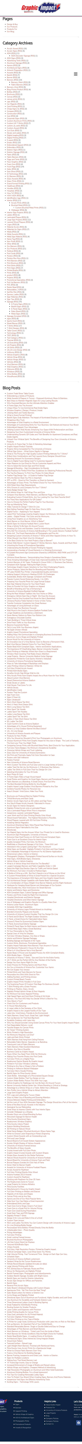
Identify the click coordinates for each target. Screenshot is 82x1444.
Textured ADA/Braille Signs (18, 1244)
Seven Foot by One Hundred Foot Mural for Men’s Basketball (31, 598)
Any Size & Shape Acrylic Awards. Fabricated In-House (28, 803)
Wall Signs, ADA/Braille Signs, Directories (23, 859)
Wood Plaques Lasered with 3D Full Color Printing (27, 820)
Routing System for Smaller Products (21, 1307)
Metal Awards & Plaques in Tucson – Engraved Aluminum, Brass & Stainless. (37, 398)
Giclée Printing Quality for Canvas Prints (23, 1312)
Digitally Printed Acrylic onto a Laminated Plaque (26, 808)
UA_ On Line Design (15, 731)
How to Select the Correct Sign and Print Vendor (26, 466)
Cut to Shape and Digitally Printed (20, 1295)
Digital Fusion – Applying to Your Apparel (23, 511)
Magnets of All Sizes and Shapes (20, 1194)
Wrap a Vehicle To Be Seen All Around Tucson (25, 526)
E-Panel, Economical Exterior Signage (21, 924)
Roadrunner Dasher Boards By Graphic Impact (25, 1061)
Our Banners (12, 246)
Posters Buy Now (14, 258)
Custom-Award (13, 128)
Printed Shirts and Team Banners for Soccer (24, 972)
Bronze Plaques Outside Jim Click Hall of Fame (25, 1162)
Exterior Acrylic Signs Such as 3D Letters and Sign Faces (29, 801)
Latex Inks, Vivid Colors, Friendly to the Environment (27, 1013)
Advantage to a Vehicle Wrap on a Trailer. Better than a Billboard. (32, 1088)
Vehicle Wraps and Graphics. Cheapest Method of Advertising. (31, 1367)
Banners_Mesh (17, 82)
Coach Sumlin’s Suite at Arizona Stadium (23, 724)
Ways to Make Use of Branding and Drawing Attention (28, 1097)
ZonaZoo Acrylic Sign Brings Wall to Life (23, 673)
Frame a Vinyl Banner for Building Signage (23, 1353)
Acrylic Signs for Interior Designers (20, 806)
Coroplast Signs (13, 1256)
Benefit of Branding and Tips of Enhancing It (24, 589)
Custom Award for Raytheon (18, 1177)
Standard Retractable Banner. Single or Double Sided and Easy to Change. (36, 1326)
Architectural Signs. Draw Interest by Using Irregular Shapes (30, 1338)
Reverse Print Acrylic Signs (17, 1285)
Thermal (10, 340)
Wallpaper (15, 210)
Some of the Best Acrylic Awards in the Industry (26, 1104)
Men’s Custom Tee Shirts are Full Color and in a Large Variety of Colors (35, 765)
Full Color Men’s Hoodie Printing (19, 1071)
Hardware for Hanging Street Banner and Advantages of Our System (34, 885)
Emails (9, 142)
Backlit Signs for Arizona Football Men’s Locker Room (28, 523)
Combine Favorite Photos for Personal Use (23, 789)
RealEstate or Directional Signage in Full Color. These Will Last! (32, 844)
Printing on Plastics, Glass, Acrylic (20, 989)
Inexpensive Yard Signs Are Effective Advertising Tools (28, 1379)
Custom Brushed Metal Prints (27, 207)
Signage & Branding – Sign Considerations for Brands (28, 468)
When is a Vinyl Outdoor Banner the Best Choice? (26, 728)
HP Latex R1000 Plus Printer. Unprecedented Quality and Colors (32, 572)
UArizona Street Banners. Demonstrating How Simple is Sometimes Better (36, 557)
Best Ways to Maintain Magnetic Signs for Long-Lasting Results (32, 400)
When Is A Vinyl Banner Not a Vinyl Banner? (24, 950)
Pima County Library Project (18, 1124)
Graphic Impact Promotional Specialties (22, 632)
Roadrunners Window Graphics (19, 1121)
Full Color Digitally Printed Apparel (20, 1317)
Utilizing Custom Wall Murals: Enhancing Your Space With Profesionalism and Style (40, 429)
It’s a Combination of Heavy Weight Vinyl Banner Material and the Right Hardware (39, 883)
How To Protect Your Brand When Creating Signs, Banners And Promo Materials (39, 1377)
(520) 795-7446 (75, 2)
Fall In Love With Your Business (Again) (22, 627)
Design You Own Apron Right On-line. (22, 962)
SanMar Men (12, 292)
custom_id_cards (13, 125)
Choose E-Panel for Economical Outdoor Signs (25, 921)
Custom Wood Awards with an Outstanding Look (26, 1136)
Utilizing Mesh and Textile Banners (20, 413)
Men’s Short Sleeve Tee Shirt (18, 702)
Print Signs (11, 268)
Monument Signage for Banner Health (22, 1117)
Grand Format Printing (15, 183)
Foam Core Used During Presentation (21, 1211)
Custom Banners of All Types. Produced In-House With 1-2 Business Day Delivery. (40, 562)
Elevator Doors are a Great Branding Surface (24, 1114)
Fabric (9, 154)
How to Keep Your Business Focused (21, 608)
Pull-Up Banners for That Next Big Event (23, 1018)
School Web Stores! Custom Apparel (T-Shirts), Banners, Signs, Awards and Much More (42, 543)
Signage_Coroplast (14, 316)
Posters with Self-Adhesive (18, 757)
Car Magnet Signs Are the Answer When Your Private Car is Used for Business (38, 832)
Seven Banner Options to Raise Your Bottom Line (26, 615)
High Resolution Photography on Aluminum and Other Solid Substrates (35, 1370)
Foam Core (11, 164)
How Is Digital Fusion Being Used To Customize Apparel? (29, 461)
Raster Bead (11, 287)
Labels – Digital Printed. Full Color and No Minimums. (28, 516)
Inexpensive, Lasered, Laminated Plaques (23, 813)
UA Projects (11, 345)
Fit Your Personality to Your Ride (19, 931)
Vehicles (10, 362)
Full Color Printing (14, 1235)
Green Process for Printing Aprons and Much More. (27, 965)
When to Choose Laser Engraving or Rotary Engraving (28, 1133)
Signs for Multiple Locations (18, 1358)
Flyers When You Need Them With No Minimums (26, 1054)
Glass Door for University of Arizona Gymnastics (26, 752)
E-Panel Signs (16, 309)
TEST (9, 335)
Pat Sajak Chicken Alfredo (17, 630)
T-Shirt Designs (13, 328)
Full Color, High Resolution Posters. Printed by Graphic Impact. (31, 1249)
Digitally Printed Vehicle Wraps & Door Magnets (26, 991)
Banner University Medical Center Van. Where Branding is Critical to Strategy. (37, 1085)
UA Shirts (11, 347)
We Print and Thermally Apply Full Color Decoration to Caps (31, 755)
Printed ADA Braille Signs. (17, 671)
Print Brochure (12, 263)
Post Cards (11, 253)
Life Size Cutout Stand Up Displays (21, 1242)
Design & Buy (12, 24)
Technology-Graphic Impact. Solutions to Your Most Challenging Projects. (36, 567)
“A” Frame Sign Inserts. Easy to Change (22, 1362)
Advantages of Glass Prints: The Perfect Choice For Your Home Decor (34, 482)
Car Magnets (12, 104)
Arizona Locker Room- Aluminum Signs (22, 904)
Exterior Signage (13, 152)
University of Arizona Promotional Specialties (24, 661)
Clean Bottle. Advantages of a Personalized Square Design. (30, 1076)
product (10, 275)
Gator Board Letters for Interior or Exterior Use (25, 1293)
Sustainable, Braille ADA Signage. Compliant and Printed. (29, 576)
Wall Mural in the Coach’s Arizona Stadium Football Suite (29, 610)
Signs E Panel (12, 697)
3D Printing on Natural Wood (18, 1129)
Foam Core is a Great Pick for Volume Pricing (24, 1208)
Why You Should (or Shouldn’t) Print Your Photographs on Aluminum (34, 738)
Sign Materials (12, 297)
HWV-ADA (11, 195)
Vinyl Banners (12, 364)
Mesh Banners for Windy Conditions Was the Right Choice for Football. (35, 1333)
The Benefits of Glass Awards (19, 1148)
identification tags (14, 198)
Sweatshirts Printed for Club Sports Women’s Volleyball (29, 658)
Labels (9, 215)
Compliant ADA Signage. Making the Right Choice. (27, 564)
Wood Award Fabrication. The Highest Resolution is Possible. (31, 818)
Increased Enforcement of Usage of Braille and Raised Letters (31, 1365)
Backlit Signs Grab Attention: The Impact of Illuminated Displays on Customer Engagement (42, 417)
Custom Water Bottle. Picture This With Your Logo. (27, 1080)
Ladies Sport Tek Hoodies (17, 711)
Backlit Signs (16, 306)
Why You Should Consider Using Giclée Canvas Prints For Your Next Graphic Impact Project (43, 1022)
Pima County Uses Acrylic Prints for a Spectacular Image (29, 1348)
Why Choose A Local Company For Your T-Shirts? (27, 487)
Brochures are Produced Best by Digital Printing (25, 796)
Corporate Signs (13, 118)
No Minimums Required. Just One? (20, 1035)
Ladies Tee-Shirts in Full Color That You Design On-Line (29, 769)
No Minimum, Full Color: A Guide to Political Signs (27, 871)
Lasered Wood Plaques (16, 222)
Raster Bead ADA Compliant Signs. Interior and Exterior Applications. (34, 646)
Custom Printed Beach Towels (19, 979)
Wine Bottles (12, 374)
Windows (11, 371)
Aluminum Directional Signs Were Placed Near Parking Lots (30, 825)
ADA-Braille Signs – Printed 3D (19, 955)
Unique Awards (13, 1247)
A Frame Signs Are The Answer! (19, 405)
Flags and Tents (13, 159)
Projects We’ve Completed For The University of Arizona (29, 449)
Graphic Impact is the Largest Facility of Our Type (26, 1010)
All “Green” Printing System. (18, 1030)
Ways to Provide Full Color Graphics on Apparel (26, 586)
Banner (9, 77)
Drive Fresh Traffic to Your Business (21, 622)
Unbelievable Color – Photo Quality (21, 1230)
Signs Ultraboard (13, 699)
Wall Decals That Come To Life (19, 685)
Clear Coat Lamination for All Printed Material (25, 1314)
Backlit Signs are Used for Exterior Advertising (25, 1278)
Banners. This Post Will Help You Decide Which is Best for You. (32, 998)
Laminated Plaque (14, 217)
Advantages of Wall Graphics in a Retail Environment (28, 422)
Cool (8, 116)
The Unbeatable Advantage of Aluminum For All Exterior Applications (34, 851)
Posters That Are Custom (17, 692)
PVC (8, 285)
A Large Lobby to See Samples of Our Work (24, 1008)
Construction (12, 113)
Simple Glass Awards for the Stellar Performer (25, 1155)
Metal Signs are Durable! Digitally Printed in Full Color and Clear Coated (35, 849)
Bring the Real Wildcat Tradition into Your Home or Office (29, 593)
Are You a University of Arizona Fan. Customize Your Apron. (30, 967)
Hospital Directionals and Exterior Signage (23, 897)
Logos (9, 224)
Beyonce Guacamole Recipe (18, 625)
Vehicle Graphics (13, 354)
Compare (10, 111)
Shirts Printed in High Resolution (20, 1032)
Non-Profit (11, 241)
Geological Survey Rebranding (19, 1107)
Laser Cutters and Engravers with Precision (24, 1309)
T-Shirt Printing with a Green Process (21, 986)
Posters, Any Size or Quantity (18, 1049)
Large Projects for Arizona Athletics (21, 1184)
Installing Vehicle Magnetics (18, 822)
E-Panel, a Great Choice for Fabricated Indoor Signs (27, 919)
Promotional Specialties (16, 280)
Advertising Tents (14, 60)
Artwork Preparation (15, 70)
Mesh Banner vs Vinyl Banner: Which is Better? (25, 521)
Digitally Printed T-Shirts (16, 1215)
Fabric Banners (17, 84)
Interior (9, 200)
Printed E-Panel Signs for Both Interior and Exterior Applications (32, 926)
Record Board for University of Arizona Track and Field (28, 1160)
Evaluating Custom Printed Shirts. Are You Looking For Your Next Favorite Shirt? (38, 497)
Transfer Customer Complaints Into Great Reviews (26, 603)
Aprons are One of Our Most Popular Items (24, 1198)
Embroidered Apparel (15, 145)
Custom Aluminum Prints (17, 121)
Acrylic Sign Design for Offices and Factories (24, 1280)
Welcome (10, 369)
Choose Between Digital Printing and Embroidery (26, 1100)
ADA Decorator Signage (20, 56)
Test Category (12, 338)
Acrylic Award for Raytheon (18, 1170)
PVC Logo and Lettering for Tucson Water (23, 1095)
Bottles (10, 92)
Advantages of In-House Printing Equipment (24, 726)
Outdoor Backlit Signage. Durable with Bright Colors (27, 1276)
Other (9, 244)
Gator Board (16, 311)
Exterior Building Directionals (18, 1126)
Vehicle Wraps (12, 359)
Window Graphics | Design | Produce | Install (24, 410)
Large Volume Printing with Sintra (20, 1266)
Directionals (11, 830)
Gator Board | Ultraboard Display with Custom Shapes (28, 1288)
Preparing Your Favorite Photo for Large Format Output (28, 581)
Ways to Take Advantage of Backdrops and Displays (27, 663)
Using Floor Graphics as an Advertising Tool (24, 519)
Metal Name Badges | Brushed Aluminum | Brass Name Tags (31, 1131)
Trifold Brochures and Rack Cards (20, 798)
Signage (10, 301)
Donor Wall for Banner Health (19, 1165)
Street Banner (12, 323)
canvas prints (12, 99)
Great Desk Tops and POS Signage (20, 1213)
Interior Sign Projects (15, 212)
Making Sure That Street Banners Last (22, 1360)
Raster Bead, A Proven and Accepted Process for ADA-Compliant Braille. (35, 953)
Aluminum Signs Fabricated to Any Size (22, 827)
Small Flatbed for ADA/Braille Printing (22, 1305)
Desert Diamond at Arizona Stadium (21, 680)
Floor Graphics (12, 162)
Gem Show (11, 171)
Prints (9, 273)
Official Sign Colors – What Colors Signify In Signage (28, 451)
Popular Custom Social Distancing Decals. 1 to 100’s (28, 579)
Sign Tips (10, 299)
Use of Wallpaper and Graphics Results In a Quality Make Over (32, 902)
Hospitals (10, 191)
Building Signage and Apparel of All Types (23, 941)
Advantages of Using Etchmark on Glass (23, 605)
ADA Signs (11, 58)
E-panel (10, 140)
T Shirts (10, 326)
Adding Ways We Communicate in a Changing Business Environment (34, 634)
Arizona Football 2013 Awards (19, 1174)
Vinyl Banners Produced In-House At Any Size (25, 948)
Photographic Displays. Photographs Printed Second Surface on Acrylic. (35, 856)
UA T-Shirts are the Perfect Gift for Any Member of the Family (31, 960)
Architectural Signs (14, 68)
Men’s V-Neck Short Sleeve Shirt (19, 704)
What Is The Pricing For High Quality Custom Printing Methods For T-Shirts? (37, 454)
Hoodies (10, 188)
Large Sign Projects (14, 219)
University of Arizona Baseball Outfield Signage (25, 591)
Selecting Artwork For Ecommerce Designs (24, 458)
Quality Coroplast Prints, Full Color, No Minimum (26, 842)
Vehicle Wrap (12, 357)
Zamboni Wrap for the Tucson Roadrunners (24, 1261)
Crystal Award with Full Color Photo (21, 1150)
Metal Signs (15, 314)
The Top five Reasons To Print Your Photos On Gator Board (30, 473)
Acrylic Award (12, 48)
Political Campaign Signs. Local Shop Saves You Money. (29, 1252)
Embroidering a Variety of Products (20, 396)
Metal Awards (12, 234)
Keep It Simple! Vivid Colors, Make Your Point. (25, 791)
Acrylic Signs (12, 51)
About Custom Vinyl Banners (18, 678)
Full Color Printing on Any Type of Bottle (23, 1319)
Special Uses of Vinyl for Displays (20, 933)
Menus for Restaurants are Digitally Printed (24, 1271)
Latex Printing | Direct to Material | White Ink (24, 666)
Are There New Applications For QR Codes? (24, 499)
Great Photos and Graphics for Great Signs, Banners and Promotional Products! (38, 779)
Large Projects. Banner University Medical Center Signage (29, 656)
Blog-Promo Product (15, 89)
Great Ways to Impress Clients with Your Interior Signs (28, 1109)
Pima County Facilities (15, 1186)
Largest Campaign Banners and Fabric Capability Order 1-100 (31, 866)
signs (9, 318)
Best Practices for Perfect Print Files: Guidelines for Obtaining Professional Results (39, 470)
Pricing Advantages (14, 1232)
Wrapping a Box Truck (15, 420)
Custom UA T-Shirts (15, 123)
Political (10, 251)
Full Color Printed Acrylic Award (19, 668)
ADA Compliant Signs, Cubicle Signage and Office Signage (30, 892)
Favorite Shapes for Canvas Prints (20, 1027)
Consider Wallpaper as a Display (20, 1112)
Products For (12, 29)
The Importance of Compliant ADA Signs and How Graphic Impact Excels (35, 878)
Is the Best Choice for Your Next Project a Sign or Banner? (29, 540)
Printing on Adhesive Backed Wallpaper (22, 1068)
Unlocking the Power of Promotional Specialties (25, 545)
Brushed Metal (17, 205)
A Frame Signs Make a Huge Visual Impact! (24, 777)
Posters (10, 256)
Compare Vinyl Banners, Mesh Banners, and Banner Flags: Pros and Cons (36, 495)
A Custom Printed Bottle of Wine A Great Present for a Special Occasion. (36, 875)
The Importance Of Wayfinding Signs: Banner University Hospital (32, 649)
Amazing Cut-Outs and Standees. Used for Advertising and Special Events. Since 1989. (41, 528)
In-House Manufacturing (16, 1006)
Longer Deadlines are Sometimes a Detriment (25, 613)
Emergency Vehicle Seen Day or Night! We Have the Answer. (31, 596)
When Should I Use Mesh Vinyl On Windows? (25, 538)
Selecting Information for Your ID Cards (22, 772)
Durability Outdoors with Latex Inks (21, 1020)
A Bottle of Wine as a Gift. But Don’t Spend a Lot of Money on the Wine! (36, 873)
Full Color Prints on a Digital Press (20, 1059)
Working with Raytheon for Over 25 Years (23, 1179)
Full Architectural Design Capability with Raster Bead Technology (32, 880)
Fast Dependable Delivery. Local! (20, 1025)
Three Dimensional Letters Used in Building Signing (27, 1302)
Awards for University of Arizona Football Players (26, 1167)
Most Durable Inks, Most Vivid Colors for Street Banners (29, 887)
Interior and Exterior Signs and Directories (23, 890)
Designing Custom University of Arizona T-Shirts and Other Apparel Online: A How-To (41, 536)
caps (8, 101)
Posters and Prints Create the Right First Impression (27, 895)
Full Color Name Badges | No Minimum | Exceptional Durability (31, 748)
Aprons (10, 65)
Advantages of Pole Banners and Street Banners (26, 1329)
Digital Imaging (13, 135)
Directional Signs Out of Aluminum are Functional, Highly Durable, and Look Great (39, 1297)
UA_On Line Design (14, 350)
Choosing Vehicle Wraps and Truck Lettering (24, 750)
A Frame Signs (17, 304)
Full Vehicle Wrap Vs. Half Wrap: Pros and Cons (26, 492)
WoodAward (12, 376)
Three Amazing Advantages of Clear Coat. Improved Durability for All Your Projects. (40, 560)
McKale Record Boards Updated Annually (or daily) (27, 1264)
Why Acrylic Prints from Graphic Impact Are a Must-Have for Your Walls (35, 675)
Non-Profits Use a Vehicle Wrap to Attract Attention (27, 1090)
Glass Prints (11, 181)
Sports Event (12, 321)
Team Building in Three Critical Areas (21, 620)
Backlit (9, 75)
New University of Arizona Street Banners (23, 762)
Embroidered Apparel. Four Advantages (22, 427)
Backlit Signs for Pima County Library (21, 1073)
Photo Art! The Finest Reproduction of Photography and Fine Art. (33, 533)
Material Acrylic (13, 227)
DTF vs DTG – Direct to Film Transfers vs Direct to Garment (30, 480)
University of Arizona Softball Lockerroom (23, 1259)
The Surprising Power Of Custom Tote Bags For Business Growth (33, 984)
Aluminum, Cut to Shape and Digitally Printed (25, 637)
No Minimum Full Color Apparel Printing (22, 994)
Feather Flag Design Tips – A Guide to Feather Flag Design (30, 475)
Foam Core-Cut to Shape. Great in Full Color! (24, 1206)
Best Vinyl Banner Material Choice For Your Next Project (29, 644)
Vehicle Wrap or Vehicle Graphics (20, 861)
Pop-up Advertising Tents (17, 504)
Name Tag (11, 239)
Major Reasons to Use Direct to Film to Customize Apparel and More (34, 463)
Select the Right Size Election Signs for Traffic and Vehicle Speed (32, 868)
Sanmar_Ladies (13, 294)
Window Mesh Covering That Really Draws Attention (28, 654)
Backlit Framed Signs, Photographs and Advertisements (29, 1273)
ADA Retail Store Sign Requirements (21, 485)
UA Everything (12, 342)
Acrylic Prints (16, 203)
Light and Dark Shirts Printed (18, 1037)
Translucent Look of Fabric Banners (21, 1044)
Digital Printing (13, 138)
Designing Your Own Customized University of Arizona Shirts (31, 432)
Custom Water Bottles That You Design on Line (26, 1078)
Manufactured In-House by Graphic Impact (23, 1189)
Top (78, 37)
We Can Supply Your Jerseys (18, 969)
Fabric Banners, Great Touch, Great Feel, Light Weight (28, 1015)
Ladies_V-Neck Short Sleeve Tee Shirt (22, 719)
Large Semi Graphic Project (17, 1092)
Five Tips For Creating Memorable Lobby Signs (25, 1374)
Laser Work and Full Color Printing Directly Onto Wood (29, 815)
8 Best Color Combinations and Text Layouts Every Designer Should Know (36, 456)
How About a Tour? (14, 1001)
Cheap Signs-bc (13, 109)
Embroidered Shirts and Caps (18, 1203)
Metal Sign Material (14, 236)
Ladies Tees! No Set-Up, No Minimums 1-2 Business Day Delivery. (33, 767)
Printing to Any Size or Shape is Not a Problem (25, 1066)
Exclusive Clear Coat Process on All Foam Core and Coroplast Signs (33, 837)
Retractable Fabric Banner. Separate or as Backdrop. (27, 1042)
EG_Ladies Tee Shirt (15, 721)
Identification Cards (14, 690)
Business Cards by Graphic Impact (20, 1051)
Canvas (10, 97)
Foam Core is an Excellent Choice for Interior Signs (27, 839)
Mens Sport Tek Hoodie (16, 709)
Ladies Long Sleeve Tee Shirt (18, 714)
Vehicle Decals (12, 687)
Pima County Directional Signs (19, 1119)
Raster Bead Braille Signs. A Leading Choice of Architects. (30, 1336)
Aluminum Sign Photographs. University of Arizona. (27, 834)
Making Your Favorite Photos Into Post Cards (24, 1056)
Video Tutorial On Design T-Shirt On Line (23, 507)
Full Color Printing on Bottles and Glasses (23, 1191)
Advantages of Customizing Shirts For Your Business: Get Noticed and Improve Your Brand (42, 425)
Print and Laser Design (16, 1138)
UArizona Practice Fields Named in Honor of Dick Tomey (29, 601)
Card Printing (12, 106)
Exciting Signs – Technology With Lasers (23, 1382)
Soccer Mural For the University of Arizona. (24, 639)
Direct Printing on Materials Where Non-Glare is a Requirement (32, 651)
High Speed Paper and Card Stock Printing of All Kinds (28, 996)
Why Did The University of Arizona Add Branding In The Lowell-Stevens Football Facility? (42, 531)
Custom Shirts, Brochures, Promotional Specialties (26, 943)
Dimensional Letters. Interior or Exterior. (22, 854)
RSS (20, 48)
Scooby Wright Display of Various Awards (23, 1143)
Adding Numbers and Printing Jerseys (21, 977)
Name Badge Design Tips (17, 490)
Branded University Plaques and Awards (23, 912)
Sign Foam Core (13, 695)
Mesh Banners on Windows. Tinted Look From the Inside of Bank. (33, 1331)
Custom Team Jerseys (15, 1220)
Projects (10, 277)
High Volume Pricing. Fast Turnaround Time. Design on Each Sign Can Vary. (37, 1254)
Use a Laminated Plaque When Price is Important (26, 810)
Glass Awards (12, 178)
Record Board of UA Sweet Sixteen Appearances (26, 1141)
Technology (11, 333)
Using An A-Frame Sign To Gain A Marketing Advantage (29, 444)
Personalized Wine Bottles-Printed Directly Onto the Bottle (30, 1227)
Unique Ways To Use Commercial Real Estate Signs (27, 408)
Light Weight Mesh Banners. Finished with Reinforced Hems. (31, 1346)
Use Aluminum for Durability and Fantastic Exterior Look (29, 1300)
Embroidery (11, 147)
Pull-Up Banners (13, 282)
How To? (10, 193)
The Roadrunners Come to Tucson (20, 1182)
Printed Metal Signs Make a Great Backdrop (24, 928)
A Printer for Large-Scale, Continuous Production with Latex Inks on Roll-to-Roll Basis (41, 1321)
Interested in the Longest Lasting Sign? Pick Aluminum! (29, 847)
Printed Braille (12, 270)
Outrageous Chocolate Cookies (19, 617)
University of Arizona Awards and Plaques (23, 733)
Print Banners (12, 260)
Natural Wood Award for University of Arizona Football (29, 1158)
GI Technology (12, 174)
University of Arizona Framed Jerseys (21, 1145)
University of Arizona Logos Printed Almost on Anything (29, 909)
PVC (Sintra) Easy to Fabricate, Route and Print (25, 1268)
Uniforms (10, 352)
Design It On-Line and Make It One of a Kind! (24, 1218)
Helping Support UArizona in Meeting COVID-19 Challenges (31, 574)
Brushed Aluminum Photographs (20, 1239)
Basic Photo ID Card (15, 774)
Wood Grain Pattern (15, 1341)
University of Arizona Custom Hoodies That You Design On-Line (32, 914)
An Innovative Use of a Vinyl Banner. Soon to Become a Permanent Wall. (35, 642)
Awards (10, 72)
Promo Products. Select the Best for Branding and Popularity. (31, 569)
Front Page (11, 166)
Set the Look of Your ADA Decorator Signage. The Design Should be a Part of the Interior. (42, 1102)
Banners (10, 80)
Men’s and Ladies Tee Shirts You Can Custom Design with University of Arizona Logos (41, 1223)
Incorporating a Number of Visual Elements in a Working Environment (34, 550)
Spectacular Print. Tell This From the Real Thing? (26, 1290)
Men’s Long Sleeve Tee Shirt (18, 707)
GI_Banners (11, 176)
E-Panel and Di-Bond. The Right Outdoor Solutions (27, 916)
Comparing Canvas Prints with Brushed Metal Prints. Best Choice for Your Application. (41, 745)
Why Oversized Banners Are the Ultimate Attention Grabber (30, 403)
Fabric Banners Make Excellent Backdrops (23, 1047)
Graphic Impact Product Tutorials (20, 446)
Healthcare (11, 186)
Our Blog (10, 31)
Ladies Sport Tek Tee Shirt (17, 716)
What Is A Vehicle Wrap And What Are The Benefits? (28, 863)
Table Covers (12, 330)
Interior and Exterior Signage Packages (22, 938)
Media (9, 232)
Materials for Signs (14, 229)
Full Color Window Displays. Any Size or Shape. (26, 936)
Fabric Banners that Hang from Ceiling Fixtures (25, 1039)
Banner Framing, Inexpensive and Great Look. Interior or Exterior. (32, 1355)
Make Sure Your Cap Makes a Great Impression (25, 1201)
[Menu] (76, 74)
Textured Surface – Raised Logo (19, 1343)
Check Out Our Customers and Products (23, 1003)
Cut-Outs (10, 130)
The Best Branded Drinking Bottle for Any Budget (26, 784)
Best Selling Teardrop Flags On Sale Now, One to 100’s (29, 509)
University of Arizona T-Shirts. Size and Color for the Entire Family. (33, 957)
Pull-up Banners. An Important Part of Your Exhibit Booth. (29, 1324)
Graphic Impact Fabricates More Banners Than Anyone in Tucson (32, 945)
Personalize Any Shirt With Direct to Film (23, 974)
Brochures (11, 94)
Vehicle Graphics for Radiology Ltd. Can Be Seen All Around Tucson (33, 1083)
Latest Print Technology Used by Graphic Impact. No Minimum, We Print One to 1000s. (41, 514)
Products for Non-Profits (16, 736)
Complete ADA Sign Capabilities (19, 907)
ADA (9, 53)
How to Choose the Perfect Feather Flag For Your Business (30, 502)
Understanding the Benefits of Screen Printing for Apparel (29, 548)
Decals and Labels (14, 133)
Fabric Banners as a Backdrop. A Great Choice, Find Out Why (31, 781)
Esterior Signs (12, 150)
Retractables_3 (13, 289)
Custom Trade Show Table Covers (20, 393)
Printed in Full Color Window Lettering (22, 1063)
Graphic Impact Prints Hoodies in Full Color (24, 982)
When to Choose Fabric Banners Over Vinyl (24, 1350)
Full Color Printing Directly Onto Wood (22, 1172)
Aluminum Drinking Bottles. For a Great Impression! (27, 1372)
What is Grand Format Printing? (19, 415)
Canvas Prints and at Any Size (19, 1196)
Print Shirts (11, 265)
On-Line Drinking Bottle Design (19, 1225)
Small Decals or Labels (16, 683)
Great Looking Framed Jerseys (19, 1237)
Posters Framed (13, 760)
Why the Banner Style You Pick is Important (24, 478)
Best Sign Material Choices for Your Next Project (26, 584)
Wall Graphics (12, 367)
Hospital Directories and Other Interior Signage (25, 900)
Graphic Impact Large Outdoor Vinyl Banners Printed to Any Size (32, 786)
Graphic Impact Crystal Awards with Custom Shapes (27, 1153)
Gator (9, 169)
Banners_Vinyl (12, 87)
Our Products (12, 27)
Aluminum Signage (14, 63)
